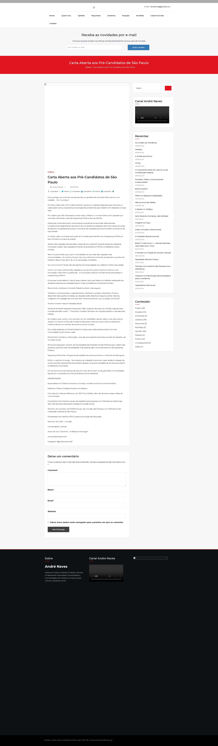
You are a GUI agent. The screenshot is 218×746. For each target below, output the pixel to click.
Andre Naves (57, 187)
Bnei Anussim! (141, 189)
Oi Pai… (138, 163)
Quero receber (138, 47)
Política (51, 172)
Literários (111, 16)
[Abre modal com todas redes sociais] (113, 191)
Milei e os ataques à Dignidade (148, 196)
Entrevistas (139, 316)
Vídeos (138, 347)
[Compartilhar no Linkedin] (86, 191)
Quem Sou (66, 16)
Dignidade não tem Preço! (146, 259)
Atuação (125, 16)
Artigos (138, 308)
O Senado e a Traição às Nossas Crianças (153, 253)
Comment (52, 470)
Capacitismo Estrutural (145, 285)
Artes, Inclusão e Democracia (148, 229)
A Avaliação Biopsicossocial (147, 236)
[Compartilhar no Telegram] (106, 191)
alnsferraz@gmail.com (160, 7)
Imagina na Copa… (143, 223)
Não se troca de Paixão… (146, 202)
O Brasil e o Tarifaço (144, 209)
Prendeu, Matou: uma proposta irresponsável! (149, 180)
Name (50, 490)
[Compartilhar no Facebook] (53, 191)
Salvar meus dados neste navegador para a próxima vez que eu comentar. (86, 522)
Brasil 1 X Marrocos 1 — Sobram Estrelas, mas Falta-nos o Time (152, 244)
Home (52, 16)
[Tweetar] (65, 191)
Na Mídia (140, 16)
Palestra (138, 335)
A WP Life (85, 740)
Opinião (81, 16)
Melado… (139, 149)
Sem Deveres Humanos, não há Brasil (151, 216)
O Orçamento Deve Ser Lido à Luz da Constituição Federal (151, 171)
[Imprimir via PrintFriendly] (96, 191)
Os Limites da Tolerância (146, 143)
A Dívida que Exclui (143, 156)
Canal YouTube (157, 16)
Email (50, 501)
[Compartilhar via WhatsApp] (75, 191)
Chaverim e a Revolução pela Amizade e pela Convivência (153, 277)
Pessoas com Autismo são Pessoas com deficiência (152, 267)
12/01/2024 (74, 187)
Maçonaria (95, 16)
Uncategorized (141, 343)
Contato (52, 23)
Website (52, 511)
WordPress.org (106, 740)
